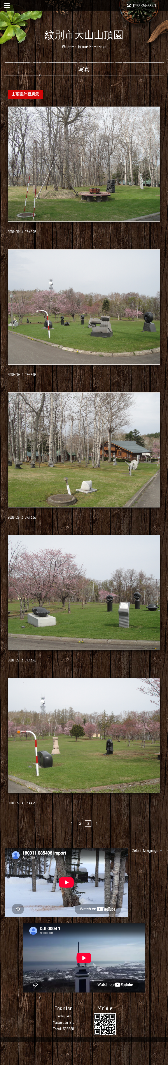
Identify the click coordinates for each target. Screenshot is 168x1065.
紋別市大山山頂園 (84, 35)
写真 (84, 69)
